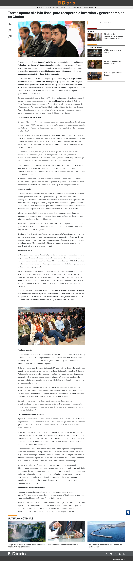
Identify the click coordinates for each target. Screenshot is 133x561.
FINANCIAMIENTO (56, 7)
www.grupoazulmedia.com (119, 559)
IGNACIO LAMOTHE (83, 7)
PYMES (92, 7)
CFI (49, 7)
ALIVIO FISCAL (43, 7)
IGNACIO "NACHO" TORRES (69, 7)
